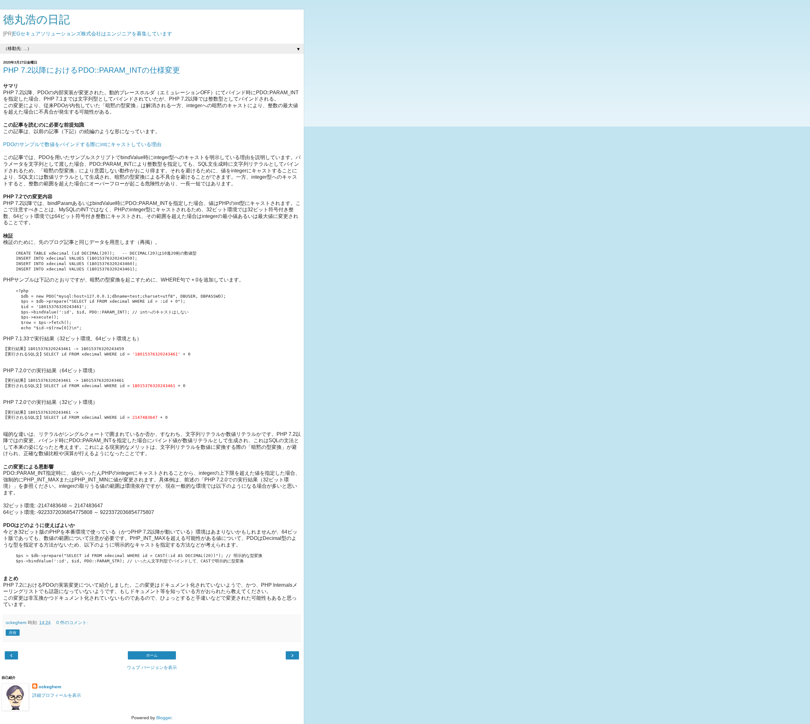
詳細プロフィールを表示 (56, 695)
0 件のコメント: (72, 622)
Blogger (163, 717)
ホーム (152, 655)
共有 (12, 632)
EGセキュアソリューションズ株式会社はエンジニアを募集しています (92, 33)
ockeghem (50, 686)
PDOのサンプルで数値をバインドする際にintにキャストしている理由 (82, 144)
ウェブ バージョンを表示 (152, 667)
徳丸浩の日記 (36, 20)
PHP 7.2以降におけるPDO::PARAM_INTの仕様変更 (91, 70)
